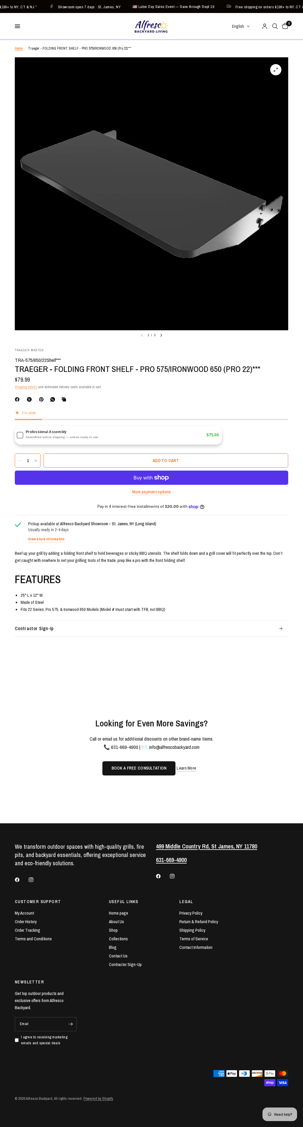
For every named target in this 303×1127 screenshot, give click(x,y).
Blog (113, 947)
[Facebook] (18, 399)
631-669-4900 (171, 860)
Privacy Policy (190, 913)
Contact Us (118, 956)
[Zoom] (275, 69)
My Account (24, 913)
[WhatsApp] (53, 399)
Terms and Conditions (33, 939)
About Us (116, 921)
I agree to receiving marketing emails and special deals (44, 1040)
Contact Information (195, 947)
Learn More (186, 767)
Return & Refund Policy (198, 921)
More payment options (151, 491)
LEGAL (186, 902)
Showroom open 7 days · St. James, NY (80, 6)
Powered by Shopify (98, 1098)
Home (18, 48)
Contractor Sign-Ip (34, 628)
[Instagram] (35, 879)
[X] (30, 399)
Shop (113, 930)
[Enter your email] (71, 1024)
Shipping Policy (192, 930)
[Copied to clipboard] (65, 399)
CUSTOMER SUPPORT (38, 902)
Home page (118, 913)
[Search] (275, 26)
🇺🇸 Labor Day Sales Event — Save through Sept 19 (164, 7)
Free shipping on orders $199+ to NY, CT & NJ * (264, 6)
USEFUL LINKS (123, 902)
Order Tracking (27, 930)
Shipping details (26, 387)
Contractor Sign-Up (125, 964)
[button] (241, 26)
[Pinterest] (42, 399)
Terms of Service (193, 939)
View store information (46, 538)
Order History (26, 921)
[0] (284, 26)
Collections (118, 939)
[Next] (161, 335)
